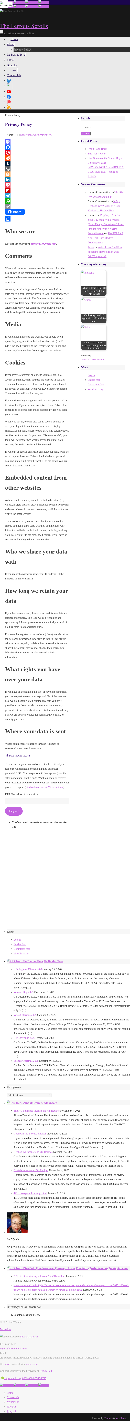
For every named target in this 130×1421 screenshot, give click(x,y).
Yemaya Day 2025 (24, 992)
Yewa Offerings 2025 (25, 1015)
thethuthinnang (96, 233)
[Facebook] (37, 147)
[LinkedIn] (37, 179)
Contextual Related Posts (92, 359)
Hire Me (11, 1406)
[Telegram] (37, 195)
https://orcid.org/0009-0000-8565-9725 (25, 1378)
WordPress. (121, 1418)
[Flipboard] (37, 190)
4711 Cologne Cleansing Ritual (30, 1193)
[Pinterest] (37, 152)
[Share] (37, 219)
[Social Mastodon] (9, 80)
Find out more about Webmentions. (44, 787)
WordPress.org (95, 389)
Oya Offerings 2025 (24, 1037)
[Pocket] (37, 185)
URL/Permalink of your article (21, 794)
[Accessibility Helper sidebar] (4, 4)
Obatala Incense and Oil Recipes (31, 1170)
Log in (91, 375)
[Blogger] (37, 174)
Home (10, 1392)
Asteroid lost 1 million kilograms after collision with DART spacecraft (105, 252)
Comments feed (96, 384)
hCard (7, 1364)
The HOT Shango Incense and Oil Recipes (37, 1110)
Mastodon (5, 1329)
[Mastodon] (37, 142)
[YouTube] (9, 91)
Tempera (108, 1418)
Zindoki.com (49, 1102)
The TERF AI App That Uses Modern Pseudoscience (105, 238)
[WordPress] (37, 168)
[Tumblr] (37, 163)
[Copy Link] (37, 206)
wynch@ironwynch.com (13, 1348)
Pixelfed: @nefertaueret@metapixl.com (102, 1268)
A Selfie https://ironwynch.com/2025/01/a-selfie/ (39, 1276)
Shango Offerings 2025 (26, 1060)
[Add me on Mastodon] (7, 1385)
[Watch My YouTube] (31, 2)
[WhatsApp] (37, 201)
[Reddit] (37, 158)
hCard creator (32, 1364)
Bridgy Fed (46, 1370)
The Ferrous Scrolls (24, 26)
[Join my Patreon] (19, 2)
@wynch (12, 1411)
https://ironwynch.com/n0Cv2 (36, 134)
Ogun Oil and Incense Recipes (30, 1133)
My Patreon (13, 1401)
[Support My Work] (43, 2)
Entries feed (94, 379)
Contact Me (13, 1397)
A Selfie (92, 176)
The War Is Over (97, 153)
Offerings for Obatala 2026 (28, 969)
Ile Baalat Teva (53, 961)
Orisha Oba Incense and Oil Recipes (33, 1151)
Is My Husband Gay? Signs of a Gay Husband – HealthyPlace (104, 206)
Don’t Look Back (97, 148)
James (91, 247)
